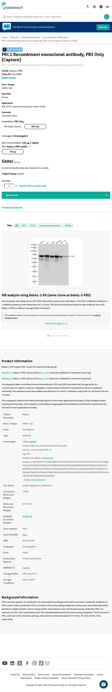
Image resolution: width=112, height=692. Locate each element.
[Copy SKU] (30, 146)
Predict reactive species (34, 479)
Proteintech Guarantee (12, 207)
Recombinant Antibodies (55, 37)
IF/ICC (33, 225)
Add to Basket (12, 195)
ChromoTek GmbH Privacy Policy (75, 678)
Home (5, 37)
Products (14, 37)
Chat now (103, 27)
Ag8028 (32, 441)
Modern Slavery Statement (47, 678)
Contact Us (15, 674)
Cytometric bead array (50, 225)
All (17, 225)
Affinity (68, 225)
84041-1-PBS (43, 373)
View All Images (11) (56, 323)
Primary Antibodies (31, 37)
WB (23, 225)
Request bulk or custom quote (33, 186)
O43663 (26, 568)
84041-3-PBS (43, 378)
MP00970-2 (7, 378)
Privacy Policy (29, 674)
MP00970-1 (7, 373)
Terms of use (43, 674)
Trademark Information (84, 674)
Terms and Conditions (61, 674)
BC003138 (48, 458)
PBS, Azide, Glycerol (12, 126)
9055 (24, 534)
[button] (103, 684)
